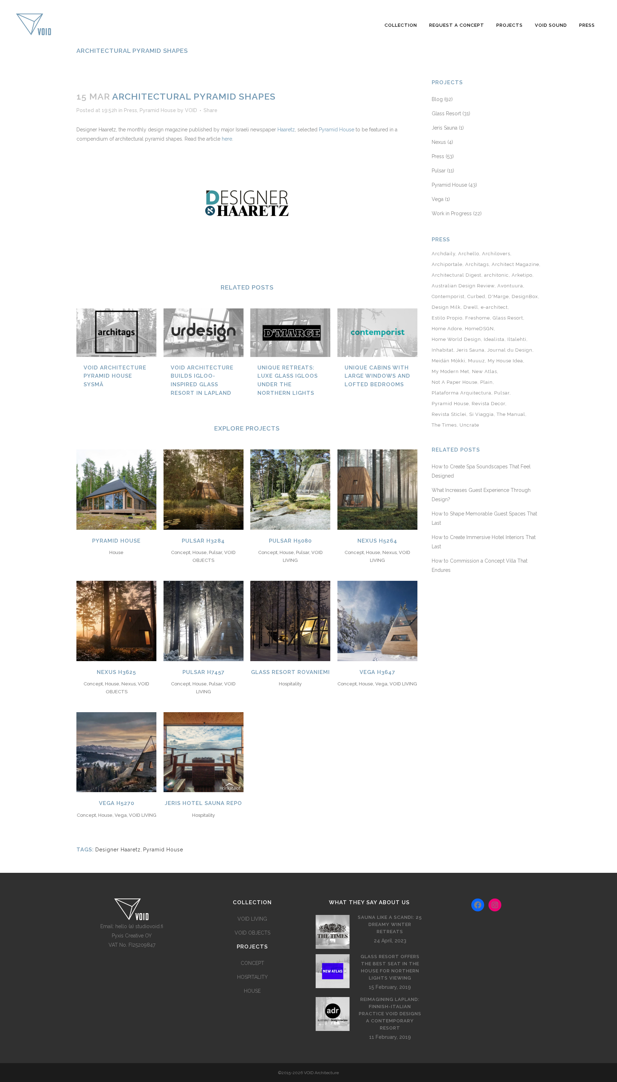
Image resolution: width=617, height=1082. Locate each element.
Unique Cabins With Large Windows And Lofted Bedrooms (377, 376)
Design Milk (446, 307)
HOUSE (252, 991)
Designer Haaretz (118, 849)
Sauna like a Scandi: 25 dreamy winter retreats (390, 924)
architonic (496, 275)
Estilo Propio (447, 318)
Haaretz (286, 129)
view (116, 488)
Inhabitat (442, 350)
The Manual (511, 414)
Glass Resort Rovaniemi (290, 672)
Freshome (477, 318)
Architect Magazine (515, 264)
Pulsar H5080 (290, 541)
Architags (477, 264)
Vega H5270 (116, 803)
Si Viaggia (481, 414)
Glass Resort (446, 113)
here (226, 139)
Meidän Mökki (448, 360)
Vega (437, 199)
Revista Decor (488, 403)
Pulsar (439, 170)
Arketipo (522, 275)
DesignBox (525, 296)
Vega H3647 (377, 672)
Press (130, 110)
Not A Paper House (454, 382)
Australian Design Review (463, 285)
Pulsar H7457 (203, 672)
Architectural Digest (456, 275)
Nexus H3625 (116, 672)
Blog (437, 99)
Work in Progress (452, 213)
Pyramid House (158, 110)
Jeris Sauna (444, 128)
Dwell (470, 307)
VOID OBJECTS (252, 933)
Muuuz (476, 360)
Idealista (494, 339)
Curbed (476, 296)
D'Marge (498, 296)
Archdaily (443, 253)
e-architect (494, 307)
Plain (486, 382)
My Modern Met (450, 371)
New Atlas (484, 371)
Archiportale (447, 264)
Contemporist (448, 296)
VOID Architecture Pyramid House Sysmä (115, 376)
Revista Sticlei (449, 414)
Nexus (439, 142)
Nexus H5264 (377, 541)
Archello (468, 253)
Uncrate (469, 425)
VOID (191, 110)
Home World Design (456, 339)
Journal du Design (509, 350)
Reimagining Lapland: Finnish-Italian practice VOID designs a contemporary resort (390, 1014)
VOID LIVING (252, 919)
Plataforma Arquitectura (461, 393)
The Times (444, 425)
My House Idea (505, 360)
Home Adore (447, 328)
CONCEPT (252, 963)
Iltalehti (516, 339)
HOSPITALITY (252, 977)
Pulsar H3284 (203, 541)
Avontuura (510, 285)
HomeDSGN (479, 328)
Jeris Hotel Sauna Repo (203, 803)
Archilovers (496, 253)
